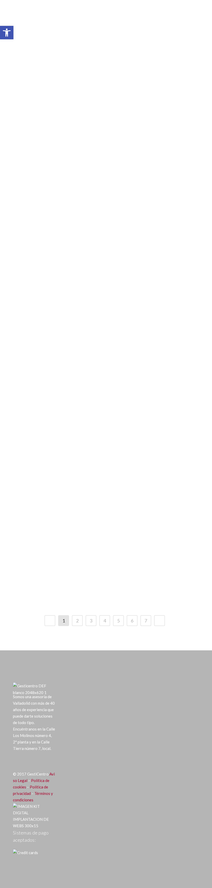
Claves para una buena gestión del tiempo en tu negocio (141, 587)
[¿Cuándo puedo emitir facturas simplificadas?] (144, 243)
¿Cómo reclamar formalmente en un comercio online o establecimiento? (46, 298)
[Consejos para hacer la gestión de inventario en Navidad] (56, 536)
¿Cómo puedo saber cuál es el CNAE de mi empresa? (54, 489)
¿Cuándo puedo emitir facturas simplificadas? (140, 290)
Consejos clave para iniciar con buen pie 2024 (142, 110)
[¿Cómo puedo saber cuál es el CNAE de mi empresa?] (56, 438)
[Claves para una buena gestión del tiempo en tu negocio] (144, 536)
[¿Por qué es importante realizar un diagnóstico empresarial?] (144, 438)
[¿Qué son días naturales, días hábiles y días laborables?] (56, 63)
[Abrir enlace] (49, 620)
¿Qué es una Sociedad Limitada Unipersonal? (138, 200)
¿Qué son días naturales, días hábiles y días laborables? (54, 114)
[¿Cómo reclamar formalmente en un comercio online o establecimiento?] (56, 243)
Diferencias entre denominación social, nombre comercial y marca (137, 388)
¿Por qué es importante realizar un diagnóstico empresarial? (140, 489)
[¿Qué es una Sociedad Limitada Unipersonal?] (144, 153)
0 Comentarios (127, 277)
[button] (6, 32)
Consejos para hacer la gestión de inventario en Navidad (53, 587)
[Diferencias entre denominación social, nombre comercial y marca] (144, 333)
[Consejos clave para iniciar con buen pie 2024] (144, 63)
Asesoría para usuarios (61, 90)
